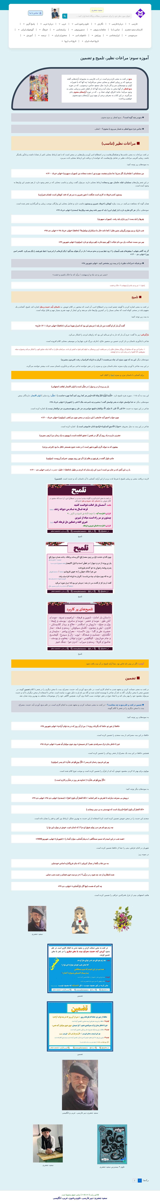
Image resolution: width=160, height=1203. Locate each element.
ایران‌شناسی (114, 35)
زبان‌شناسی (61, 29)
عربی (64, 24)
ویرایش (98, 35)
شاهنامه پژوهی (99, 29)
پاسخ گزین (30, 24)
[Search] (64, 16)
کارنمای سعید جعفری (134, 29)
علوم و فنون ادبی (82, 24)
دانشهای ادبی (80, 35)
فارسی (135, 24)
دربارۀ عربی (48, 24)
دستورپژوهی (79, 29)
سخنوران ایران (61, 35)
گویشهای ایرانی (27, 29)
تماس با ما (115, 29)
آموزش (29, 35)
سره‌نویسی (132, 35)
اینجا (112, 375)
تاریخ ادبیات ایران (92, 41)
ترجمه (43, 35)
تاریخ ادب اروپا (70, 41)
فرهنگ (45, 29)
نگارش (100, 24)
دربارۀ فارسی (117, 24)
